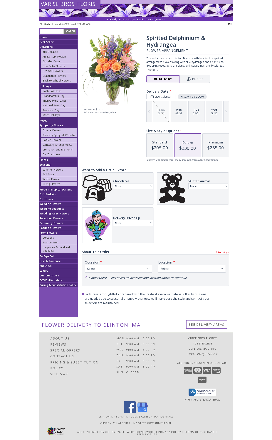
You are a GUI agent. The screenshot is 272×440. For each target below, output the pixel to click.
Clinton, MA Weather (115, 423)
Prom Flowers (48, 232)
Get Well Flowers (53, 71)
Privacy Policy (169, 432)
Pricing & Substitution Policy (58, 285)
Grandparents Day (53, 96)
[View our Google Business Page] (142, 412)
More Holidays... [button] (52, 115)
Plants (44, 160)
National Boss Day (54, 105)
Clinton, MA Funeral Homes (118, 416)
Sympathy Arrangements (57, 144)
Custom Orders (49, 275)
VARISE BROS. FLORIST (70, 3)
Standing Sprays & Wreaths (59, 135)
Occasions (46, 46)
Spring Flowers (51, 184)
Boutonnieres (51, 242)
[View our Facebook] (130, 412)
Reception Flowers (51, 218)
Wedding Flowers (50, 204)
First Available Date (192, 96)
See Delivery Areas (206, 324)
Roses (43, 120)
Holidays (45, 86)
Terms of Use (147, 434)
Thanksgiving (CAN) (54, 100)
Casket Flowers (52, 140)
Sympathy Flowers (51, 125)
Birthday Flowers (53, 61)
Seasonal (45, 164)
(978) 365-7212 (83, 23)
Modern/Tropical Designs (56, 189)
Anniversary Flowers (55, 56)
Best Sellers (47, 42)
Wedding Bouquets (52, 208)
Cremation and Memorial (58, 149)
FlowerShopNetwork (138, 432)
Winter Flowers (52, 179)
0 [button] (231, 23)
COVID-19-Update (51, 280)
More (151, 70)
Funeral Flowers (52, 130)
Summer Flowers (53, 169)
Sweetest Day (51, 110)
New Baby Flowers (54, 66)
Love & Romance (50, 261)
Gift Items (46, 199)
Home (43, 37)
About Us (45, 266)
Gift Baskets (48, 194)
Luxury (44, 270)
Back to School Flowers (57, 80)
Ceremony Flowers (51, 223)
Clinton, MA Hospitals (157, 416)
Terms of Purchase (200, 432)
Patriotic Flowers (50, 228)
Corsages (48, 237)
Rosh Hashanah (52, 91)
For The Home (51, 154)
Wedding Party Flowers (54, 213)
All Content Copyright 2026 (99, 432)
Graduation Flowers (54, 75)
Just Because (50, 51)
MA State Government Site (152, 423)
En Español (47, 256)
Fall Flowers (50, 174)
